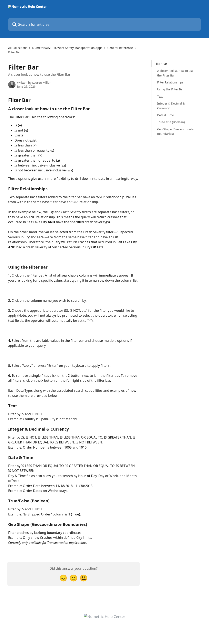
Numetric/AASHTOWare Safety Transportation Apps (67, 48)
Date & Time (165, 115)
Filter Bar (161, 64)
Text (160, 96)
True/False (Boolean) (171, 122)
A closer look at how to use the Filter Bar (175, 73)
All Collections (17, 48)
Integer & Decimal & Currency (171, 105)
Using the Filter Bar (170, 89)
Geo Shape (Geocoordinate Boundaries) (175, 131)
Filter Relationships (170, 82)
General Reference (120, 48)
